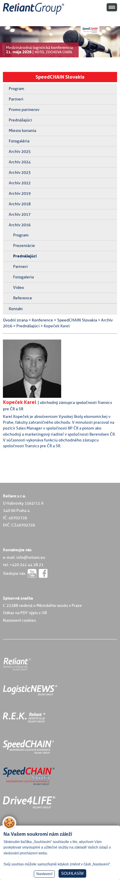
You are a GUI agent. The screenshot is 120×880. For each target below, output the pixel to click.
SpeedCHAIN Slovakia (60, 77)
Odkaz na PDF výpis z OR (25, 612)
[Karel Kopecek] (36, 396)
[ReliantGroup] (34, 14)
